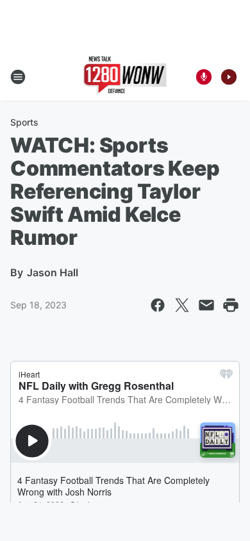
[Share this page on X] (182, 305)
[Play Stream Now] (229, 77)
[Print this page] (231, 305)
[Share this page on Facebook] (158, 305)
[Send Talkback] (204, 77)
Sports (24, 122)
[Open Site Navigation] (18, 77)
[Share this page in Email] (206, 305)
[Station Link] (125, 76)
